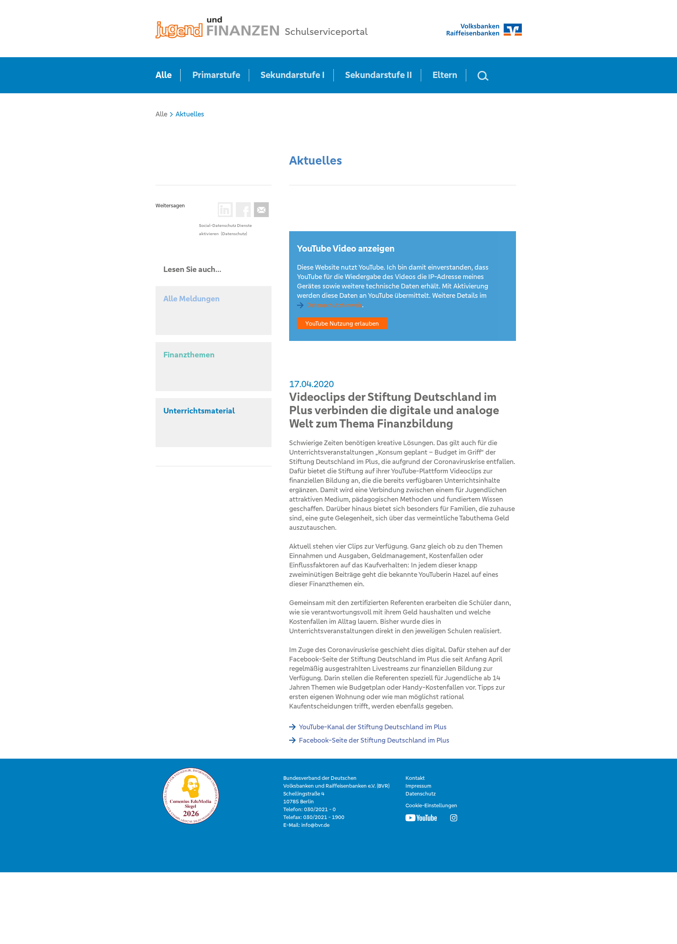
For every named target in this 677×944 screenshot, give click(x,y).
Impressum (418, 786)
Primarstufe (216, 75)
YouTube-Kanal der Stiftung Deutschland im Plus (373, 727)
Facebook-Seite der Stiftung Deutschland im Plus (374, 740)
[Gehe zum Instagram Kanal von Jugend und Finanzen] (453, 817)
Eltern (445, 75)
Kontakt (415, 778)
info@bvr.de (315, 825)
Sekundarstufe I (293, 75)
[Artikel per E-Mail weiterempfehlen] (260, 209)
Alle (164, 75)
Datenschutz (420, 793)
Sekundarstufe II (378, 75)
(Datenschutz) (234, 233)
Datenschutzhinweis (334, 305)
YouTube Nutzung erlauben (342, 323)
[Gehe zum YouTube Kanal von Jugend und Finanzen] (421, 817)
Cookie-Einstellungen (431, 805)
